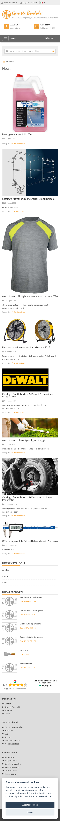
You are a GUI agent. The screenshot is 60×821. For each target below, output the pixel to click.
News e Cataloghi (12, 707)
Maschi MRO (26, 663)
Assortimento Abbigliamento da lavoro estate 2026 (30, 296)
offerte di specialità (17, 144)
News (11, 61)
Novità (5, 576)
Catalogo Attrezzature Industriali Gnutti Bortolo (28, 198)
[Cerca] (53, 50)
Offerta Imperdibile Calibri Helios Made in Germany (30, 541)
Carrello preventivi (13, 764)
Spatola (24, 650)
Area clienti (9, 757)
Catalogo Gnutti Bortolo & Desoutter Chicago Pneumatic (27, 499)
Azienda (8, 710)
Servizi (7, 737)
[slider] (17, 685)
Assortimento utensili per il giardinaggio (24, 440)
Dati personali (11, 760)
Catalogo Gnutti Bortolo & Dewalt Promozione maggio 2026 (27, 395)
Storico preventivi (12, 767)
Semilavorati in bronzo (31, 597)
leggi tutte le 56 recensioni (15, 689)
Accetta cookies (30, 805)
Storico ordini (10, 774)
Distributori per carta (30, 623)
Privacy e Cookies (12, 740)
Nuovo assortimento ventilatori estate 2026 (26, 347)
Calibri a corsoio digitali (31, 610)
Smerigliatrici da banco (31, 637)
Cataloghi (6, 570)
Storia (7, 713)
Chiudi (30, 812)
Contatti (8, 703)
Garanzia (9, 730)
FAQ (6, 733)
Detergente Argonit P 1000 (17, 134)
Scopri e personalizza (40, 796)
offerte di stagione (17, 312)
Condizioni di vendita (14, 727)
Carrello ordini (11, 770)
